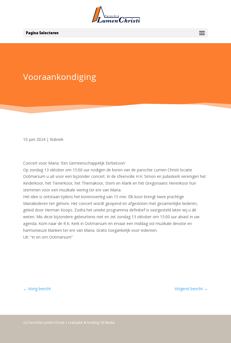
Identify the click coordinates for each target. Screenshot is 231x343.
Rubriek (56, 139)
